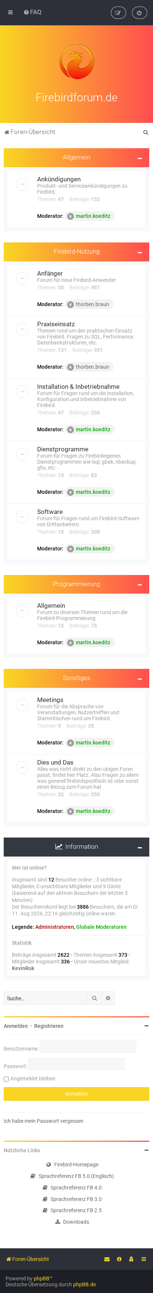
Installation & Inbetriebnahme (78, 386)
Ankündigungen (59, 179)
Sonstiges (76, 678)
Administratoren (54, 927)
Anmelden (16, 1026)
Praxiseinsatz (56, 324)
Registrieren (49, 1026)
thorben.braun (92, 304)
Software (50, 511)
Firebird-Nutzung (77, 251)
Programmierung (76, 584)
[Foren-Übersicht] (76, 62)
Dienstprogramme (62, 449)
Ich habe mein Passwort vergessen (44, 1121)
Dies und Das (55, 762)
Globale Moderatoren (101, 927)
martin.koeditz (93, 216)
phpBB (41, 1278)
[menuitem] (32, 12)
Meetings (50, 699)
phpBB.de (84, 1284)
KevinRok (23, 968)
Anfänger (50, 273)
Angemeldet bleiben (32, 1078)
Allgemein (76, 157)
